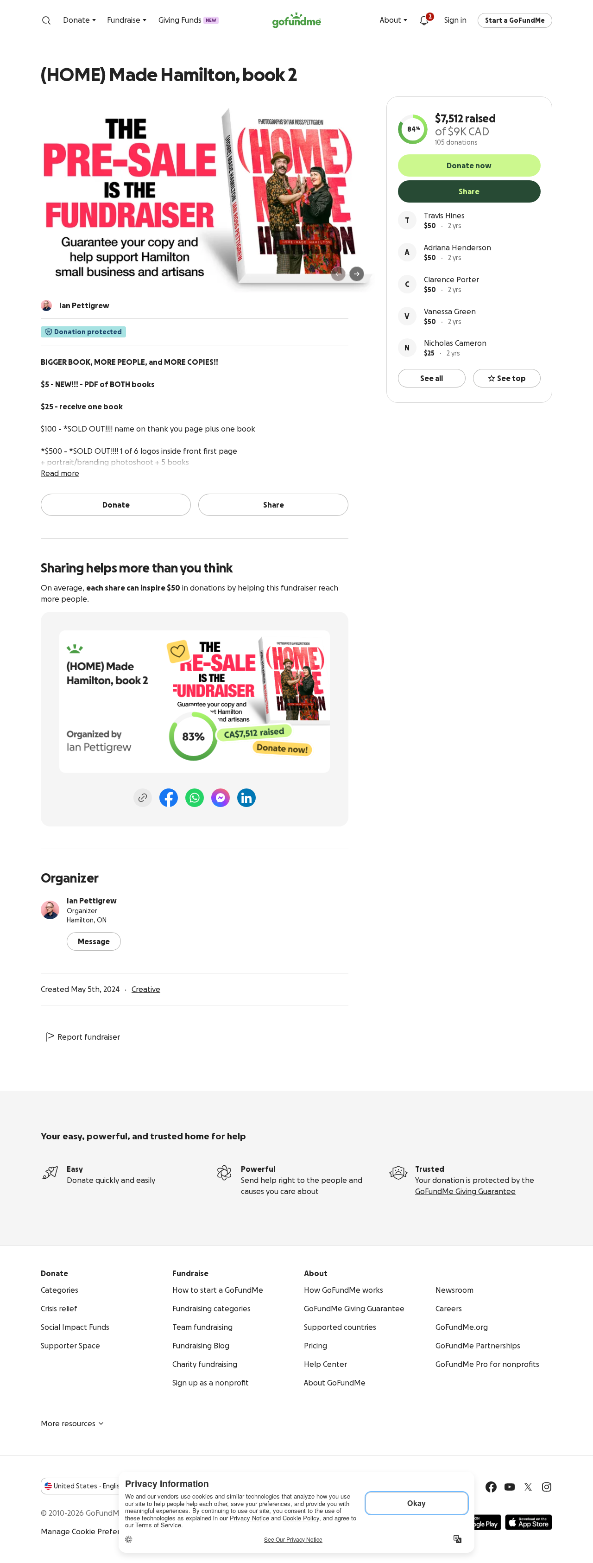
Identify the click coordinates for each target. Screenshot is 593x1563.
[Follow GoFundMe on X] (528, 1487)
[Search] (46, 20)
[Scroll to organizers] (46, 305)
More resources (68, 1423)
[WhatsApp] (194, 798)
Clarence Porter (451, 279)
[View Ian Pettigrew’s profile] (50, 910)
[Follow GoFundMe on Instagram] (546, 1487)
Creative (146, 989)
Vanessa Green (450, 311)
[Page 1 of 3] (57, 278)
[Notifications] (424, 20)
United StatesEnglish (89, 1486)
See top (511, 378)
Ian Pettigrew (92, 900)
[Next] (356, 274)
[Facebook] (168, 798)
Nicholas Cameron (455, 343)
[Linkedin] (246, 798)
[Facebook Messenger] (220, 798)
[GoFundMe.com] (296, 20)
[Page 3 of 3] (72, 278)
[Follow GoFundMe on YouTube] (509, 1487)
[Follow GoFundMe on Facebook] (491, 1487)
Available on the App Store (528, 1522)
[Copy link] (142, 798)
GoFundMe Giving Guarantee (465, 1191)
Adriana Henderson (457, 247)
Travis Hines (444, 215)
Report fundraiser (88, 1037)
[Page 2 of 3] (66, 278)
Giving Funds (187, 20)
